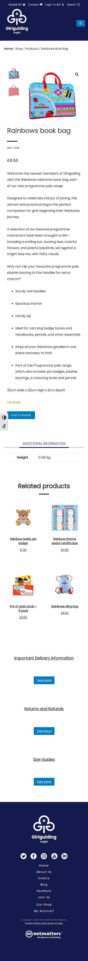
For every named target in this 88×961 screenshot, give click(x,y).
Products (32, 49)
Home (9, 49)
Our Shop (44, 904)
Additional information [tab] (44, 443)
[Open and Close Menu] (80, 23)
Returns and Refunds (44, 709)
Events (44, 878)
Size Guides (44, 759)
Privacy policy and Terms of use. (44, 923)
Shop (20, 49)
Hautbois (44, 891)
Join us (44, 897)
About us (43, 872)
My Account (44, 911)
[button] (77, 74)
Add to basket (21, 415)
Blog (44, 884)
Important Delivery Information (44, 658)
